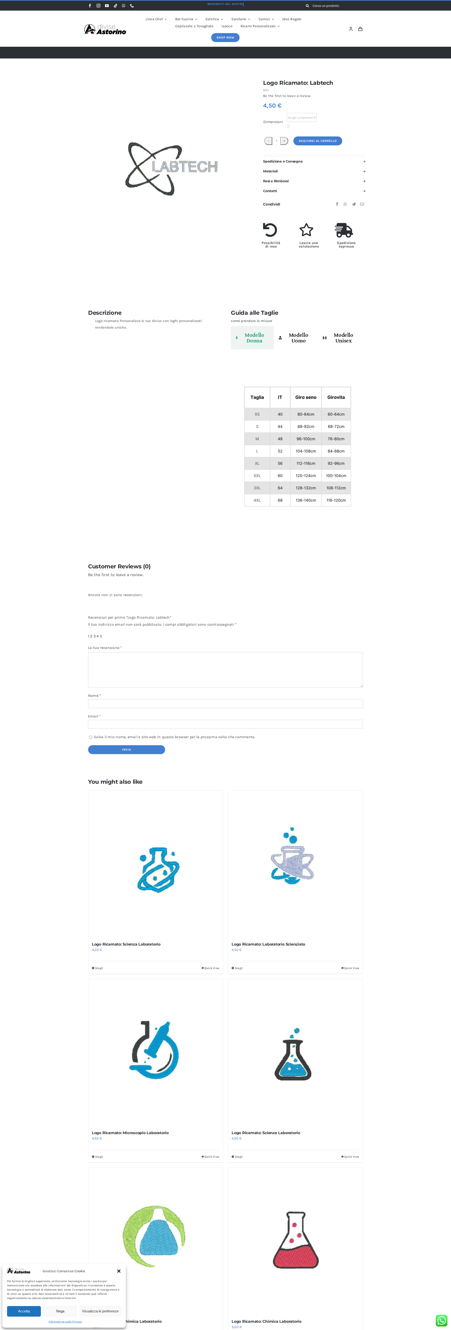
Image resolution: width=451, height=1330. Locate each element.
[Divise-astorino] (105, 25)
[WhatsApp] (345, 204)
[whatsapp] (123, 6)
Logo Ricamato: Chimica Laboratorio (127, 1321)
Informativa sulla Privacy (65, 1321)
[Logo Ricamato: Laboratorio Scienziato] (295, 864)
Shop (208, 52)
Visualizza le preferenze (100, 1311)
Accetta (24, 1311)
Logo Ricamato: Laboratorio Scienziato (268, 944)
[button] (119, 1271)
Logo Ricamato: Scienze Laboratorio (266, 1133)
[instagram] (98, 6)
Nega (60, 1311)
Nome (94, 695)
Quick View (212, 968)
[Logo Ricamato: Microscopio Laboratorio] (155, 1052)
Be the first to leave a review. (287, 96)
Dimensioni (273, 122)
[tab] (252, 337)
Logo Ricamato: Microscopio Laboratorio (130, 1133)
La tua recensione (105, 647)
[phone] (132, 6)
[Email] (362, 204)
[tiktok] (115, 6)
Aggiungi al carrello (318, 141)
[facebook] (90, 6)
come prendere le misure (251, 321)
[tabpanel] (297, 449)
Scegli (99, 968)
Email (94, 716)
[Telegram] (354, 204)
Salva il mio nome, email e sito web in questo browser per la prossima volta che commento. (174, 737)
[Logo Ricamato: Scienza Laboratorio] (155, 864)
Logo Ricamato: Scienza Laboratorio (126, 944)
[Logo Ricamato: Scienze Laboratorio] (295, 1052)
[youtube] (107, 6)
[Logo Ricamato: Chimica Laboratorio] (155, 1241)
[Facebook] (337, 204)
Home (192, 52)
